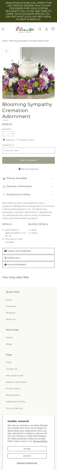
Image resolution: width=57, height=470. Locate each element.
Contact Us (11, 369)
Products (10, 312)
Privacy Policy (40, 441)
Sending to (12, 145)
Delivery (10, 140)
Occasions (11, 306)
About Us (10, 319)
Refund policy (13, 395)
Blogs (9, 344)
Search (9, 337)
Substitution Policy (15, 401)
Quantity (7, 129)
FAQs (8, 362)
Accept (27, 448)
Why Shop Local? (15, 375)
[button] (40, 29)
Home (5, 41)
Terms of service (14, 408)
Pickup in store (26, 140)
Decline (27, 455)
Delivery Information (16, 382)
